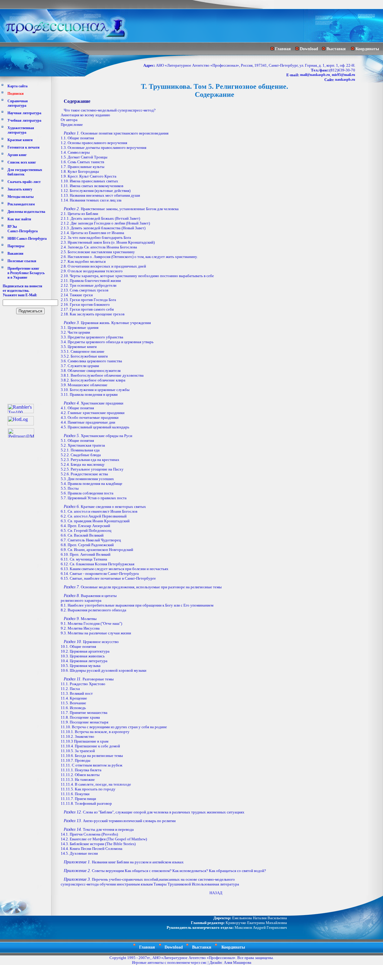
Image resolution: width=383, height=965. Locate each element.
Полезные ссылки (21, 261)
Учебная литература (24, 120)
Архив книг (17, 155)
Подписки (15, 93)
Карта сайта (17, 86)
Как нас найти (19, 219)
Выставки (336, 49)
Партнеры (15, 246)
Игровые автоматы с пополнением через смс (169, 962)
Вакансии (15, 253)
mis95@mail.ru (343, 75)
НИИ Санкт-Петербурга (27, 238)
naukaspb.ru (345, 79)
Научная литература (24, 113)
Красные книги (20, 140)
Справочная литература (17, 103)
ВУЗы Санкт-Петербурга (22, 229)
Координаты (367, 49)
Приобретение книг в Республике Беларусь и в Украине (26, 273)
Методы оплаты (20, 197)
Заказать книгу (19, 189)
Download (309, 49)
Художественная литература (20, 130)
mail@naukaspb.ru (315, 75)
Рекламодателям (21, 204)
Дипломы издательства (26, 212)
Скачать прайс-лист (24, 182)
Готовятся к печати (23, 147)
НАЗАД (215, 893)
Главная (283, 49)
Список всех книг (21, 162)
